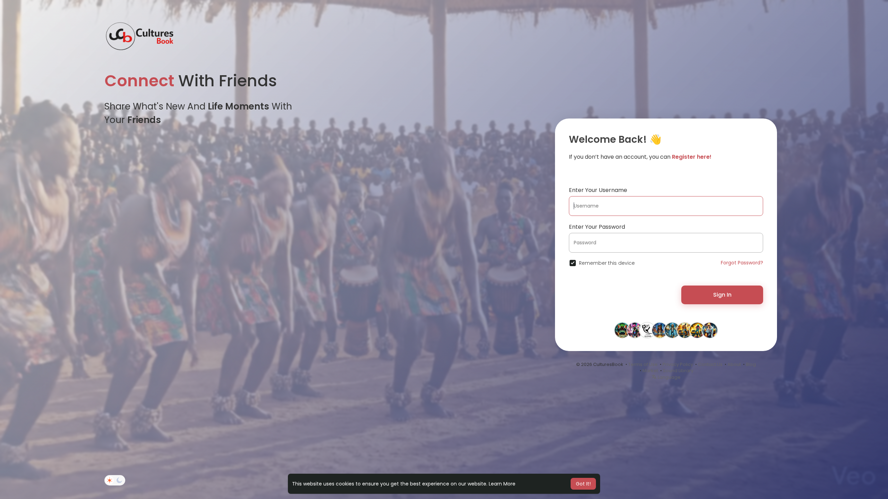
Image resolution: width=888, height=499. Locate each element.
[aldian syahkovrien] (634, 329)
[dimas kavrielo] (672, 329)
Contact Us (710, 364)
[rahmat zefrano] (659, 329)
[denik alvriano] (709, 329)
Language (669, 377)
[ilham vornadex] (684, 329)
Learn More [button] (502, 483)
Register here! (691, 157)
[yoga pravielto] (697, 329)
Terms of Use (643, 364)
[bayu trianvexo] (622, 329)
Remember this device (607, 263)
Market (650, 370)
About (734, 364)
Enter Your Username (598, 190)
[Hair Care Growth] (647, 329)
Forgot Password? (742, 262)
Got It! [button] (583, 483)
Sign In (722, 295)
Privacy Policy (678, 364)
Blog (751, 364)
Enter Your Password (597, 227)
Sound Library (678, 370)
